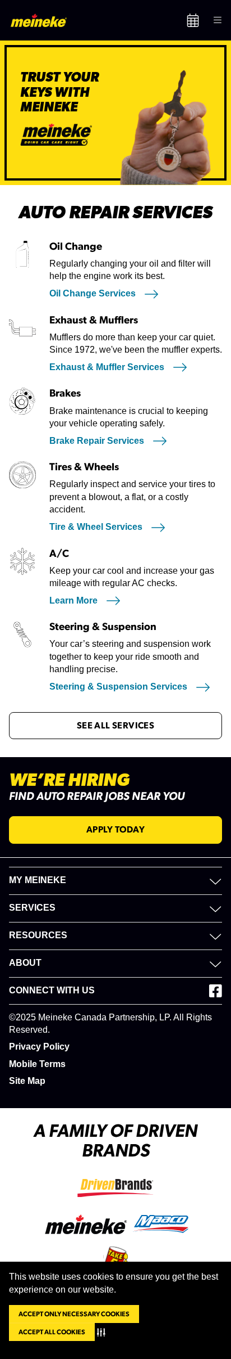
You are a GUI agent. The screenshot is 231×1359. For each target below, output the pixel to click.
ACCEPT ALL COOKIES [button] (52, 1332)
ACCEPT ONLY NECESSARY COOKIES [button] (74, 1314)
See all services (115, 725)
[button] (103, 1332)
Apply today (115, 829)
